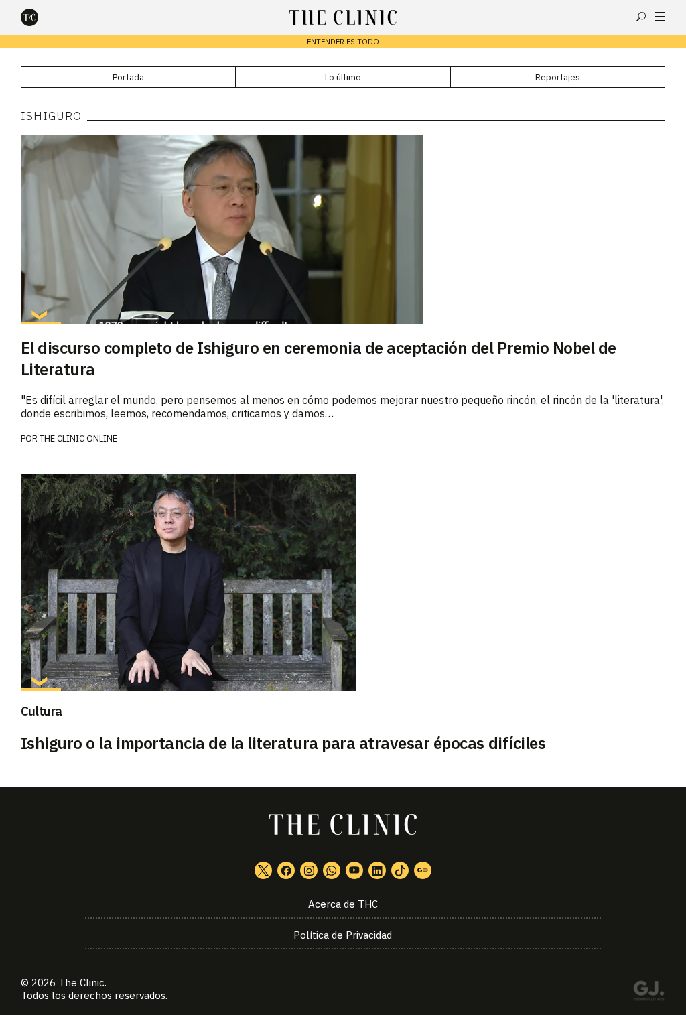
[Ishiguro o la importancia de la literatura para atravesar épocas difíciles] (343, 582)
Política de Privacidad (342, 935)
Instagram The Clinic (309, 870)
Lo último (343, 77)
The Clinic (81, 982)
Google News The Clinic (422, 870)
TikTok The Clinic (400, 870)
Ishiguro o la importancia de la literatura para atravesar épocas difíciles (283, 743)
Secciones (660, 16)
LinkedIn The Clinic (377, 870)
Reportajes (557, 77)
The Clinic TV (354, 870)
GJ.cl (648, 993)
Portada (128, 77)
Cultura (41, 711)
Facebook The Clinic (286, 870)
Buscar (641, 16)
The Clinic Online (78, 438)
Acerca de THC (343, 904)
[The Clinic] (41, 17)
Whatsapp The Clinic (331, 870)
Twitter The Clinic (263, 870)
